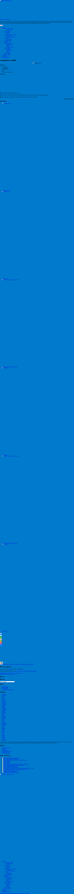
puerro (3, 730)
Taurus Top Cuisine (14, 770)
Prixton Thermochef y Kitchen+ (21, 769)
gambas (3, 715)
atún (3, 697)
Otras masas (9, 50)
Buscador (4, 748)
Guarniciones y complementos (7, 689)
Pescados (6, 41)
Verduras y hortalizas (11, 36)
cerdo (3, 707)
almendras (4, 695)
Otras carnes (9, 39)
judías (3, 720)
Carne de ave (9, 38)
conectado (10, 669)
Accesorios (4, 55)
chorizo (3, 711)
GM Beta (8, 763)
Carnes (6, 37)
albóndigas (4, 694)
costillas (3, 712)
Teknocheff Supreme (15, 772)
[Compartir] (37, 645)
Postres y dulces (7, 42)
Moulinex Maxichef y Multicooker (22, 764)
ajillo (27, 664)
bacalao (3, 698)
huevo (3, 718)
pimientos (4, 728)
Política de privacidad (6, 753)
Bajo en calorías (7, 54)
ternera (3, 734)
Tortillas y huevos (8, 40)
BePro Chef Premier (14, 758)
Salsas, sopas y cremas (9, 28)
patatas (3, 727)
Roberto (4, 664)
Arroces (8, 32)
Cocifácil (8, 761)
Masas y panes (7, 48)
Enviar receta (4, 56)
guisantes (4, 717)
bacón (3, 699)
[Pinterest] (37, 643)
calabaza (3, 703)
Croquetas (9, 49)
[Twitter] (37, 635)
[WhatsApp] (37, 637)
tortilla (3, 736)
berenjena (4, 700)
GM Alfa (8, 762)
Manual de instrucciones (6, 750)
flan (3, 714)
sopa (3, 732)
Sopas (8, 30)
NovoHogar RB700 (14, 767)
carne (3, 705)
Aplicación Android (6, 57)
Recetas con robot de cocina (5, 19)
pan (3, 726)
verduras (3, 737)
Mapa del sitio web (5, 752)
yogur (3, 738)
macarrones (4, 723)
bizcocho (4, 701)
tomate (3, 735)
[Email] (37, 639)
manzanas (4, 724)
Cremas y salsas (10, 29)
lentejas (3, 722)
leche (3, 721)
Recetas (3, 27)
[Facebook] (37, 634)
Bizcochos (9, 45)
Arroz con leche (10, 878)
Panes (8, 51)
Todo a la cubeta (8, 53)
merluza (3, 725)
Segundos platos (24, 664)
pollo (3, 729)
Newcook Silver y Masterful (19, 765)
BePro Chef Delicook (15, 757)
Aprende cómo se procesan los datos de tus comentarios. (26, 671)
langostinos (31, 664)
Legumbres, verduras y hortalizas (11, 34)
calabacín (4, 702)
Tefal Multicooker (13, 771)
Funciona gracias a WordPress (24, 893)
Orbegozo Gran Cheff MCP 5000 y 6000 (26, 768)
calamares (4, 704)
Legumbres (9, 35)
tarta (3, 733)
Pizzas (8, 52)
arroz (3, 696)
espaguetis (4, 713)
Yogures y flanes (10, 47)
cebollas (3, 706)
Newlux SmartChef (14, 766)
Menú (1, 25)
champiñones (4, 708)
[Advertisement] (37, 10)
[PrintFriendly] (37, 641)
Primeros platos (5, 686)
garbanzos (4, 716)
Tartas (8, 46)
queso (3, 731)
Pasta (8, 33)
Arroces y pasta (7, 31)
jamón (3, 719)
